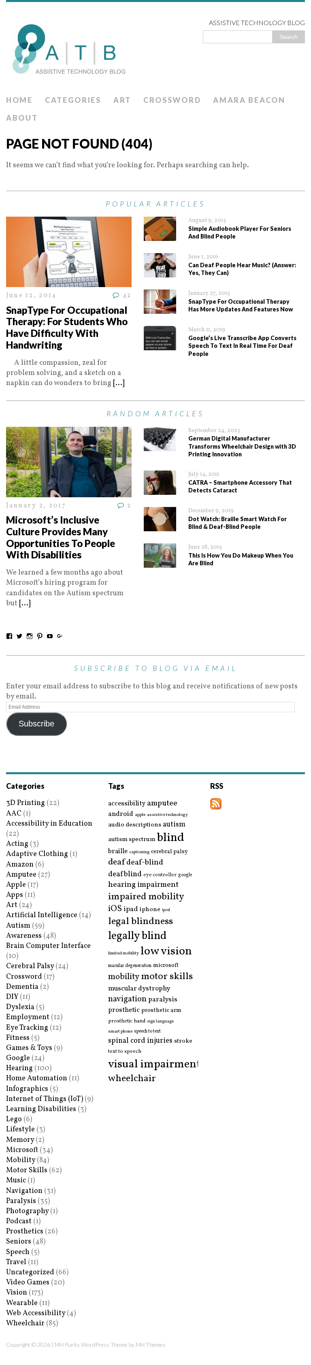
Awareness (24, 936)
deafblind (125, 874)
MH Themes (151, 1344)
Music (16, 1180)
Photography (27, 1211)
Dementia (22, 987)
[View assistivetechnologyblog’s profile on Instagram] (29, 636)
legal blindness (140, 921)
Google (18, 1058)
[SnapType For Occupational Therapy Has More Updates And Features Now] (160, 309)
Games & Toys (29, 1048)
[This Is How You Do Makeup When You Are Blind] (160, 563)
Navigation (24, 1191)
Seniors (18, 1242)
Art (122, 100)
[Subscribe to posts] (216, 804)
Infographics (27, 1089)
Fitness (18, 1038)
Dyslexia (20, 1007)
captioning (139, 852)
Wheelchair (25, 1323)
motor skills (167, 976)
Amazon (20, 865)
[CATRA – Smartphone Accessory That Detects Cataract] (160, 490)
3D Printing (25, 803)
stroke (183, 1041)
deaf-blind (144, 862)
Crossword (172, 100)
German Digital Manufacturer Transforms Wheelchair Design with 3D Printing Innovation (242, 446)
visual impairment (154, 1064)
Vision (16, 1293)
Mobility (20, 1160)
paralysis (162, 1000)
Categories (73, 100)
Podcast (19, 1221)
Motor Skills (26, 1170)
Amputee (21, 875)
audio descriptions (134, 824)
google (185, 875)
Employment (27, 1017)
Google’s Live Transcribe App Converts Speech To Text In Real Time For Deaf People (242, 345)
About (22, 117)
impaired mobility (146, 896)
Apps (14, 895)
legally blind (137, 936)
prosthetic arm (161, 1011)
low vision (166, 952)
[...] (118, 383)
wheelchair (132, 1078)
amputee (162, 803)
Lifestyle (20, 1129)
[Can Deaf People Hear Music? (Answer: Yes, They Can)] (160, 272)
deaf (116, 862)
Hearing (19, 1068)
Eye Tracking (27, 1028)
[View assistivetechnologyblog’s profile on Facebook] (9, 636)
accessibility (126, 803)
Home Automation (36, 1078)
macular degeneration (129, 966)
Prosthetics (24, 1232)
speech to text (147, 1031)
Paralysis (21, 1201)
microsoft (166, 966)
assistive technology (167, 815)
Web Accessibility (35, 1313)
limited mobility (123, 953)
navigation (127, 999)
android (120, 814)
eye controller (160, 874)
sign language (160, 1021)
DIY (12, 997)
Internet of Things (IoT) (44, 1099)
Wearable (22, 1303)
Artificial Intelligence (41, 915)
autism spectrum (132, 839)
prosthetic (124, 1010)
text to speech (124, 1051)
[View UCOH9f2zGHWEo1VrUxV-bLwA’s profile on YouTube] (50, 636)
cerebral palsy (169, 852)
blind (170, 838)
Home (19, 100)
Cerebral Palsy (30, 966)
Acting (17, 844)
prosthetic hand (126, 1021)
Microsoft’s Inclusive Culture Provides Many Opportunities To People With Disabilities (60, 537)
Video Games (27, 1283)
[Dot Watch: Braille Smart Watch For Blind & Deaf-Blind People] (160, 526)
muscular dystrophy (139, 989)
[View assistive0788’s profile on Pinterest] (39, 636)
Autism (18, 926)
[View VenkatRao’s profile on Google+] (60, 636)
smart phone (120, 1032)
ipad (131, 909)
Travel (16, 1262)
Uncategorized (30, 1272)
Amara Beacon (249, 100)
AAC (13, 814)
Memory (20, 1140)
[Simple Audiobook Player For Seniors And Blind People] (160, 236)
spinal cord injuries (140, 1041)
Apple (16, 885)
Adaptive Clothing (37, 854)
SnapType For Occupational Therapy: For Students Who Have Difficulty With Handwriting (67, 327)
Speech (18, 1252)
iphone (150, 909)
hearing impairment (143, 884)
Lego (14, 1119)
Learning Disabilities (41, 1109)
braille (118, 851)
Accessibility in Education (49, 824)
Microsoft (22, 1150)
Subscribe (36, 723)
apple (140, 815)
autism (174, 825)
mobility (123, 977)
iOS (115, 909)
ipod (166, 910)
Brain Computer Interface (48, 946)
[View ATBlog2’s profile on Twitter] (19, 636)
